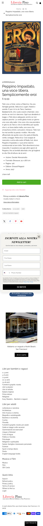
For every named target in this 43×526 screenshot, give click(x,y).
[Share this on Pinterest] (16, 221)
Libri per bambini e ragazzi (10, 213)
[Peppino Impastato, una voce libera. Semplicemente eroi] (21, 47)
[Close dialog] (39, 236)
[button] (13, 190)
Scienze (5, 446)
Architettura (6, 410)
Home (18, 9)
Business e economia (10, 418)
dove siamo (21, 355)
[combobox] (6, 272)
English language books (11, 454)
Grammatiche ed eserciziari (12, 430)
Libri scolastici (7, 387)
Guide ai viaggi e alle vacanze (13, 427)
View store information (11, 202)
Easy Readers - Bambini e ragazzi (15, 399)
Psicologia (6, 439)
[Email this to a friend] (21, 221)
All (26, 9)
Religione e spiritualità (10, 442)
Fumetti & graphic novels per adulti (15, 425)
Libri (23, 209)
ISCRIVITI (21, 287)
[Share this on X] (4, 221)
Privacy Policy (26, 281)
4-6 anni (5, 375)
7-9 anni (5, 377)
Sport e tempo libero (10, 449)
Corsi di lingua (7, 434)
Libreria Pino (11, 506)
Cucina (4, 420)
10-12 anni (16, 209)
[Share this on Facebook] (10, 221)
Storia (4, 451)
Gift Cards (6, 467)
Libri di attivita (7, 389)
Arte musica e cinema (10, 413)
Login (4, 491)
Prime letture (7, 394)
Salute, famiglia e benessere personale (17, 444)
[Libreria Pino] (21, 3)
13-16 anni (6, 382)
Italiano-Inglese (8, 392)
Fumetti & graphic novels (11, 385)
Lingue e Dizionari (8, 432)
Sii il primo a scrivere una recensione (21, 294)
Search (5, 479)
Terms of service (8, 486)
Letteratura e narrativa (10, 408)
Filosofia (5, 422)
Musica (5, 463)
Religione (5, 397)
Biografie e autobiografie (11, 415)
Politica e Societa (8, 437)
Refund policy (7, 481)
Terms (32, 281)
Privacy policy (7, 483)
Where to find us (8, 488)
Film (4, 465)
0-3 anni (5, 373)
